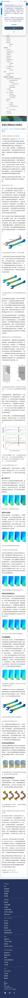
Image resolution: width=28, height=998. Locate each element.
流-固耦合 (9, 68)
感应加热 (8, 40)
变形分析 (8, 49)
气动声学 (8, 75)
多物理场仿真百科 (8, 932)
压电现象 (11, 44)
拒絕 (14, 31)
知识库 (5, 957)
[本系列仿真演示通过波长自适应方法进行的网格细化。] (14, 795)
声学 (5, 71)
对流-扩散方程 (12, 109)
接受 (14, 28)
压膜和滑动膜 (12, 87)
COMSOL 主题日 (8, 941)
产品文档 (6, 962)
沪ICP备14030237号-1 (8, 987)
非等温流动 (11, 82)
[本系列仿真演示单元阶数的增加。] (14, 537)
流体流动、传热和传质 (9, 77)
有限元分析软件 (16, 470)
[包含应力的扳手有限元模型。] (14, 242)
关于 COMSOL (7, 971)
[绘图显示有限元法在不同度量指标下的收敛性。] (14, 438)
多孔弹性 (11, 70)
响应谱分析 (9, 56)
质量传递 (8, 99)
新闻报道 (6, 975)
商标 (5, 984)
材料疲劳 (8, 58)
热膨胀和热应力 (10, 59)
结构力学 (6, 47)
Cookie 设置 (6, 986)
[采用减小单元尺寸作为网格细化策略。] (14, 500)
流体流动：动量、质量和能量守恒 (14, 78)
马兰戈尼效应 (12, 85)
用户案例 (6, 907)
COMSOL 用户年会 (8, 946)
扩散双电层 (9, 113)
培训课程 (6, 923)
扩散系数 (11, 102)
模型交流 (6, 928)
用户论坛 (6, 925)
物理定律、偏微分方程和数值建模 (12, 129)
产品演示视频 (7, 904)
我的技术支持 (7, 955)
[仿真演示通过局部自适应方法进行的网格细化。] (14, 624)
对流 (7, 108)
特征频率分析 (9, 52)
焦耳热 (8, 37)
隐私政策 (5, 983)
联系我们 (6, 978)
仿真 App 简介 (7, 914)
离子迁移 (8, 111)
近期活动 (6, 944)
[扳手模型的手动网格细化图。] (14, 706)
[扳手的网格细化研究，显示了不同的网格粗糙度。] (14, 282)
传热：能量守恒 (10, 92)
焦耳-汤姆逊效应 (12, 95)
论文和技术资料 (7, 909)
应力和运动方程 (10, 51)
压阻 (10, 46)
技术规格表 (6, 888)
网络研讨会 (6, 939)
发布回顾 (6, 896)
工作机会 (6, 973)
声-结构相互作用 (10, 66)
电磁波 (8, 35)
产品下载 (6, 964)
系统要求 (6, 893)
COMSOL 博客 (7, 930)
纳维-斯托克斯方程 (13, 80)
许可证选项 (6, 891)
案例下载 (6, 902)
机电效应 (8, 42)
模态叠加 (8, 54)
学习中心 (6, 920)
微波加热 (8, 39)
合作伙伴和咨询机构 (8, 960)
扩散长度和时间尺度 (13, 106)
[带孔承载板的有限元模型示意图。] (14, 373)
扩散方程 (11, 104)
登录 (5, 981)
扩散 (7, 101)
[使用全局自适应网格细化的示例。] (14, 581)
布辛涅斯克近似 (15, 83)
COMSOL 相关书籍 (8, 912)
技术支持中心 (7, 952)
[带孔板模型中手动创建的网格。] (14, 675)
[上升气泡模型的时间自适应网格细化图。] (14, 764)
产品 (5, 886)
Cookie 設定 (14, 24)
